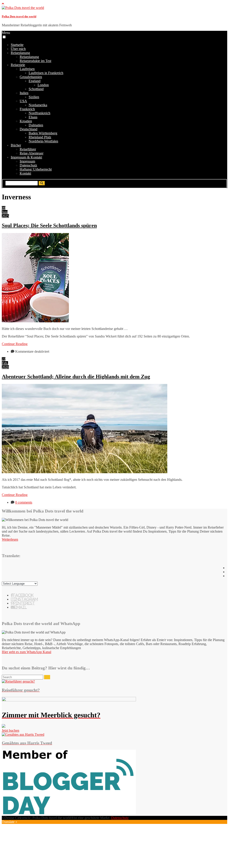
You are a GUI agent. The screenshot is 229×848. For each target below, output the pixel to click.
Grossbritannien (31, 77)
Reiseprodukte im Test (35, 61)
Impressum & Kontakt (26, 157)
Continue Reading (15, 344)
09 (3, 208)
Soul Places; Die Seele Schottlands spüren (49, 225)
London (43, 85)
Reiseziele (18, 65)
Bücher (16, 145)
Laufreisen (27, 69)
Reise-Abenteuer (31, 153)
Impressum (27, 161)
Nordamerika (38, 105)
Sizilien (34, 97)
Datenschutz (28, 165)
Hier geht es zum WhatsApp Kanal (26, 652)
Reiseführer (28, 149)
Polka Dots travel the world (19, 16)
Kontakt (25, 173)
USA (23, 101)
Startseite (17, 45)
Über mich (18, 49)
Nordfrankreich (39, 113)
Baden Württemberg (43, 133)
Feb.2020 (5, 365)
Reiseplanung (20, 53)
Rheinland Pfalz (40, 137)
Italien (24, 93)
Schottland (36, 89)
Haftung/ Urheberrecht (36, 169)
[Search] (47, 677)
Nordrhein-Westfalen (43, 141)
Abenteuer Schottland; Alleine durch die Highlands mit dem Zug (76, 376)
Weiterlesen (10, 539)
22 (3, 359)
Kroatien (26, 121)
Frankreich (27, 109)
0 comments (23, 502)
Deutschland (28, 129)
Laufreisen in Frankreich (46, 73)
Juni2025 (5, 214)
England (34, 81)
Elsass (33, 117)
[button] (4, 36)
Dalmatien (36, 125)
